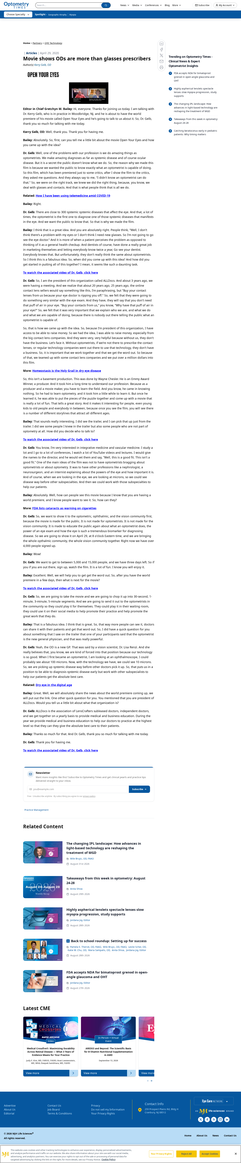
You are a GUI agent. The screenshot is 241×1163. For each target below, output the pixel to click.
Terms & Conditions (60, 1113)
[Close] (235, 1153)
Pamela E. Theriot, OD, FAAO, (86, 946)
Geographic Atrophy (57, 14)
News (123, 5)
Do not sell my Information (108, 1109)
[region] (120, 1154)
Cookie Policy (108, 1159)
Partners (37, 43)
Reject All (186, 1153)
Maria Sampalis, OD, (99, 950)
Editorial (9, 1113)
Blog (167, 5)
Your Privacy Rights (103, 1113)
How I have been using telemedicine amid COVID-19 (73, 196)
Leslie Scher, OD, (137, 946)
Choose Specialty (16, 14)
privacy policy (89, 796)
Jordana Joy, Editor (80, 920)
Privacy (95, 1105)
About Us (9, 1109)
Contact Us (54, 1105)
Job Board (54, 1109)
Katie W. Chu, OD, (77, 950)
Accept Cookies (210, 1153)
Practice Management (36, 809)
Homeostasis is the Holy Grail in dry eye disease (66, 371)
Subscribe (137, 789)
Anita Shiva (76, 888)
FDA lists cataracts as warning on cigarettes (64, 508)
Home (26, 43)
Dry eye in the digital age (54, 685)
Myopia (72, 14)
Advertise (10, 1105)
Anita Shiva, (118, 950)
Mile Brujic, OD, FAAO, (115, 946)
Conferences (152, 5)
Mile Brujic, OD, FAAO (82, 858)
